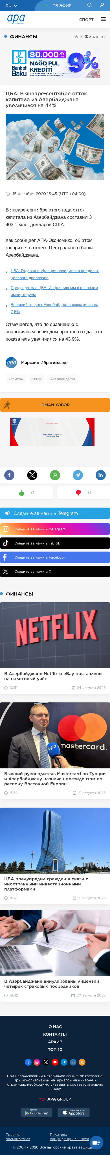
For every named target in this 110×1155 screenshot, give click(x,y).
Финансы (95, 36)
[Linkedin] (73, 1063)
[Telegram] (64, 1063)
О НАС (55, 1026)
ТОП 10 (55, 1049)
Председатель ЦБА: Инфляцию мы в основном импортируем (54, 291)
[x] (46, 1063)
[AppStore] (74, 1113)
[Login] (102, 5)
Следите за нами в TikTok (37, 543)
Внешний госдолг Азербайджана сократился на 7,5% (54, 308)
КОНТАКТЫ (55, 1034)
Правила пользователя (18, 1136)
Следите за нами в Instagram (39, 529)
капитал (15, 379)
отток (36, 379)
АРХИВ (55, 1041)
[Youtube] (55, 1063)
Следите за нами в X (32, 571)
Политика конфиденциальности (69, 1136)
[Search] (89, 6)
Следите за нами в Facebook (40, 557)
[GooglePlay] (37, 1113)
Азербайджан (62, 379)
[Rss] (82, 1063)
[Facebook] (28, 1063)
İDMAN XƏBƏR (55, 405)
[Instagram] (37, 1063)
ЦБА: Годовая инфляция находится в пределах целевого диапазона (55, 274)
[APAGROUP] (55, 1099)
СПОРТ (86, 19)
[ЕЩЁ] (102, 20)
